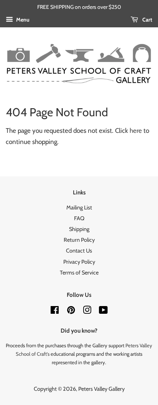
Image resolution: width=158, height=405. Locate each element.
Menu (22, 19)
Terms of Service (79, 272)
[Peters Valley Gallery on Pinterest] (71, 311)
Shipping (79, 229)
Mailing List (79, 207)
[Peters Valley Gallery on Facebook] (54, 311)
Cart (146, 19)
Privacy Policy (79, 261)
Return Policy (79, 239)
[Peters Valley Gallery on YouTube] (103, 311)
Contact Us (79, 250)
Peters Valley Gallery (101, 388)
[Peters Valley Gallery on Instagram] (87, 311)
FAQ (79, 218)
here (136, 130)
